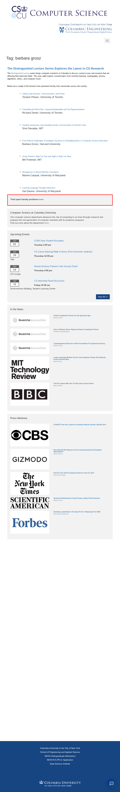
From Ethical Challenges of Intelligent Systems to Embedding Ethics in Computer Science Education (65, 141)
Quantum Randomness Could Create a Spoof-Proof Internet (77, 498)
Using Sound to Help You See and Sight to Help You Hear (46, 156)
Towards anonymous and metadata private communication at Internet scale (54, 125)
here (41, 199)
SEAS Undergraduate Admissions (60, 756)
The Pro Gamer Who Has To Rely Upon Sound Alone (74, 383)
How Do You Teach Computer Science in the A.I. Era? (74, 473)
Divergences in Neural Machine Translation (40, 172)
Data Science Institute (60, 764)
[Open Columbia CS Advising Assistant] (111, 783)
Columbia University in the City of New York (85, 24)
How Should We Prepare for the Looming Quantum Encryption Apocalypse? (78, 451)
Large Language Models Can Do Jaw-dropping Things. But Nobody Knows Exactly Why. (80, 358)
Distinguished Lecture (20, 73)
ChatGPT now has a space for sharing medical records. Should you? (80, 424)
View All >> (103, 297)
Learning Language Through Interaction (38, 188)
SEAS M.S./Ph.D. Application (60, 760)
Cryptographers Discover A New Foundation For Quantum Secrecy (79, 343)
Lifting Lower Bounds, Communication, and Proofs (43, 94)
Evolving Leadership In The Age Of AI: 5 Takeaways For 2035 (77, 512)
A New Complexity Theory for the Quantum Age (72, 315)
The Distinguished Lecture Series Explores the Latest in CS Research (55, 68)
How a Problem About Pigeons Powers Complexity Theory (76, 329)
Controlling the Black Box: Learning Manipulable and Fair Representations (53, 109)
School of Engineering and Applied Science (60, 752)
